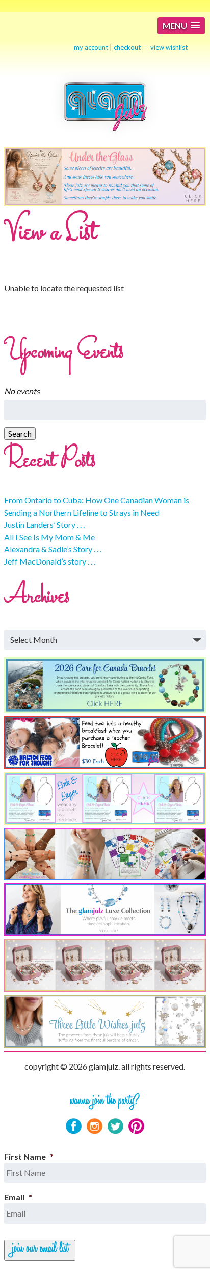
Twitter (115, 1126)
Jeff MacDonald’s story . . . (49, 561)
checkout (127, 47)
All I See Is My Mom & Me (49, 537)
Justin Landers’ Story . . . (44, 524)
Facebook (74, 1126)
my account (91, 47)
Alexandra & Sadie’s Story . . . (52, 549)
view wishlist (169, 47)
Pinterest (136, 1126)
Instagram (94, 1126)
